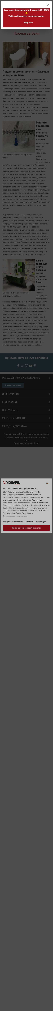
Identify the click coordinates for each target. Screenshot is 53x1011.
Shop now (28, 22)
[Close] (48, 4)
